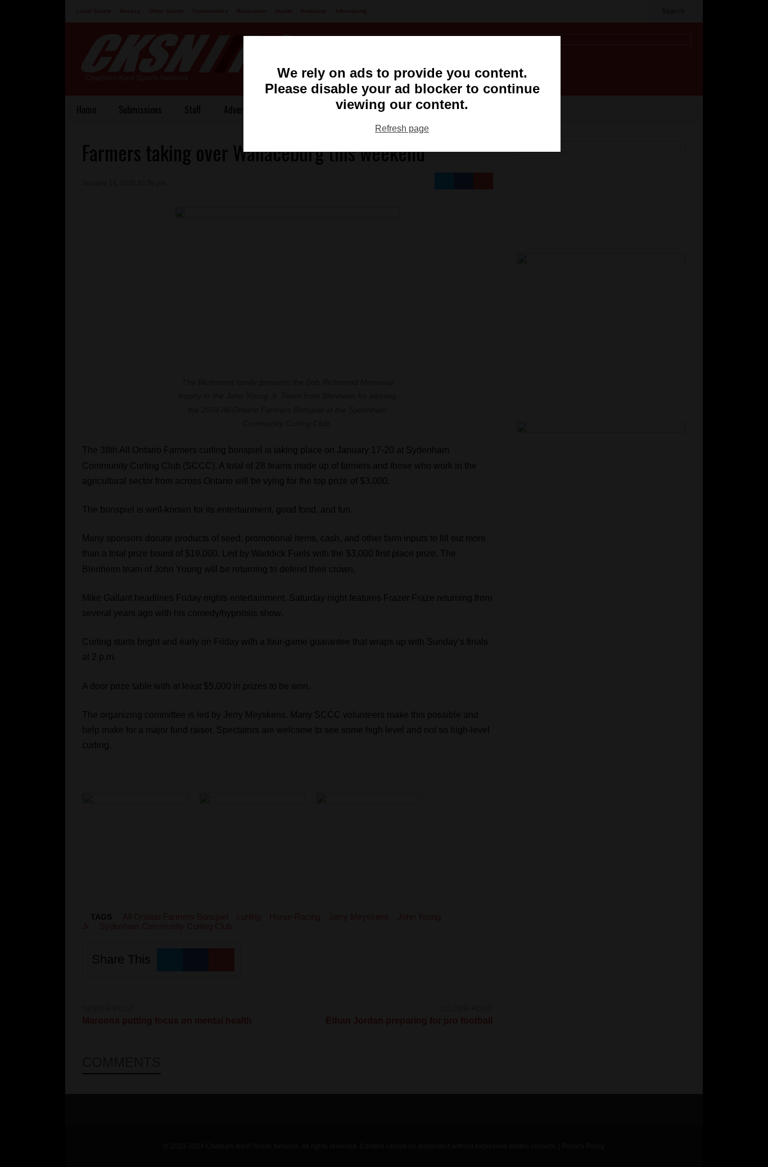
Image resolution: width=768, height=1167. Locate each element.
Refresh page (402, 128)
